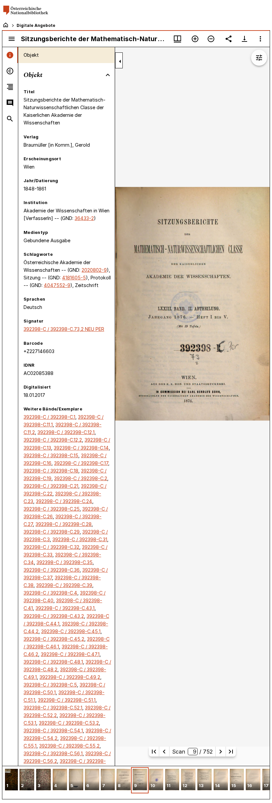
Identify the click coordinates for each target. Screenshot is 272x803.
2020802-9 (94, 270)
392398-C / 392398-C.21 (51, 486)
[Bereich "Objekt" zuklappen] (108, 75)
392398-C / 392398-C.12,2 (53, 440)
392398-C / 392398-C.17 (81, 463)
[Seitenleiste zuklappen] (120, 61)
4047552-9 (57, 285)
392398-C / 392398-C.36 (52, 570)
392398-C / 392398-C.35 (64, 562)
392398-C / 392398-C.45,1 (71, 631)
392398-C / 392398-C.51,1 (67, 700)
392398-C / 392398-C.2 (80, 478)
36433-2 (84, 218)
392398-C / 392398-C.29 (52, 532)
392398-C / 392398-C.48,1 (53, 662)
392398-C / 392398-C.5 (50, 685)
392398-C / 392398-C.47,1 (70, 654)
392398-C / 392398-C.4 (50, 593)
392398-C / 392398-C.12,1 (66, 432)
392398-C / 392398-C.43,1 (65, 608)
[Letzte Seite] (231, 752)
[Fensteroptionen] (260, 39)
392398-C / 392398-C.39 (64, 585)
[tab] (10, 55)
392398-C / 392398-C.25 (52, 509)
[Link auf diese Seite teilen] (229, 39)
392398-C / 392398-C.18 (51, 471)
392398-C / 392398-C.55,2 (69, 746)
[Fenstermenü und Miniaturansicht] (177, 39)
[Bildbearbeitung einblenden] (259, 58)
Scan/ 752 (192, 751)
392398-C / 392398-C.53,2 (69, 723)
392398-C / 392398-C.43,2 (54, 616)
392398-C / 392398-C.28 (63, 524)
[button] (11, 780)
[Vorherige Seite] (164, 752)
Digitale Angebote (36, 25)
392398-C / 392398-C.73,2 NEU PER (64, 329)
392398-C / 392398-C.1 (49, 417)
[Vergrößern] (195, 39)
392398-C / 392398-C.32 (51, 547)
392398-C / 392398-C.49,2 (69, 677)
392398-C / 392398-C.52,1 (53, 707)
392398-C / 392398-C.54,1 (53, 730)
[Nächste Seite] (220, 752)
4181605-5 (74, 277)
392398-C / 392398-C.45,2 (54, 639)
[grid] (136, 782)
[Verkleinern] (211, 39)
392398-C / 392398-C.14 (81, 448)
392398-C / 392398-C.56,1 (53, 753)
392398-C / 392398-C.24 (64, 501)
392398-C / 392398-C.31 (79, 539)
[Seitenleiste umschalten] (12, 39)
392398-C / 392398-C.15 (51, 455)
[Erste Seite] (154, 752)
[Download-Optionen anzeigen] (244, 39)
